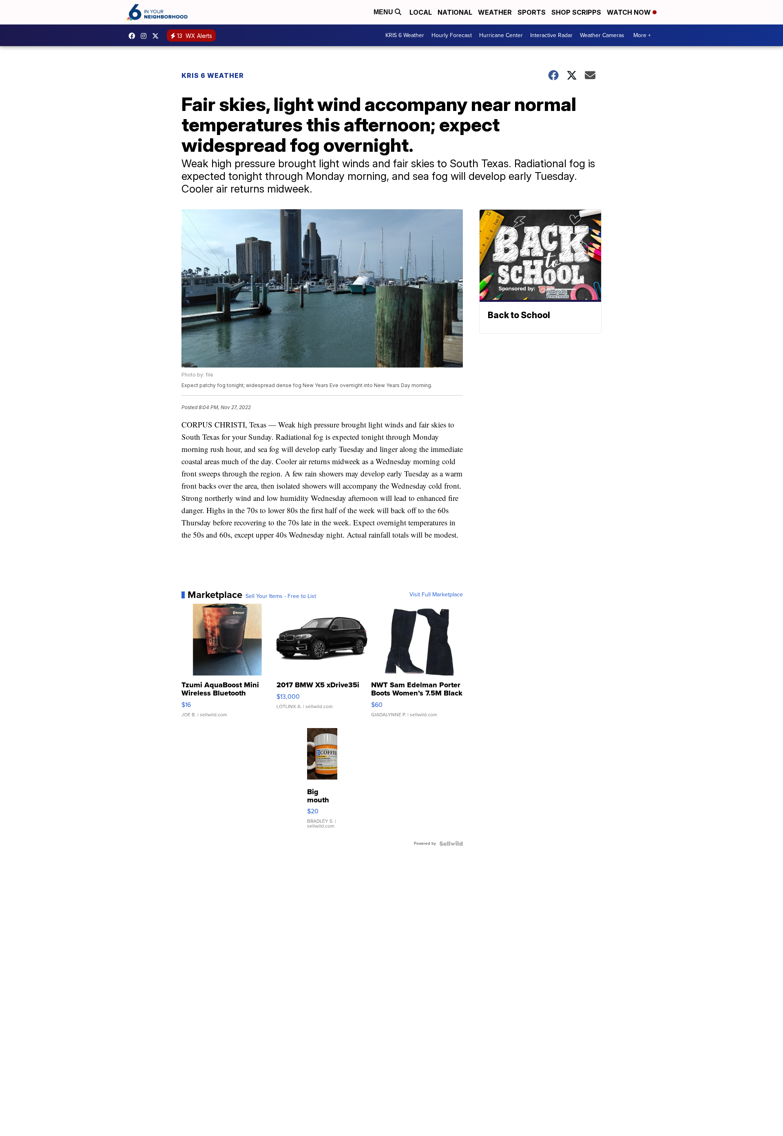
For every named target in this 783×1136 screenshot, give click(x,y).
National (455, 12)
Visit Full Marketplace (436, 595)
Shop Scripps (576, 12)
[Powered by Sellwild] (451, 843)
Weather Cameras (602, 35)
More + (642, 35)
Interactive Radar (551, 35)
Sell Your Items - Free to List (281, 596)
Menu (384, 12)
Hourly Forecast (451, 35)
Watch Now (629, 12)
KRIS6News (133, 36)
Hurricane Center (501, 35)
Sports (532, 12)
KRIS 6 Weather (404, 35)
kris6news (145, 36)
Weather (495, 12)
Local (420, 12)
